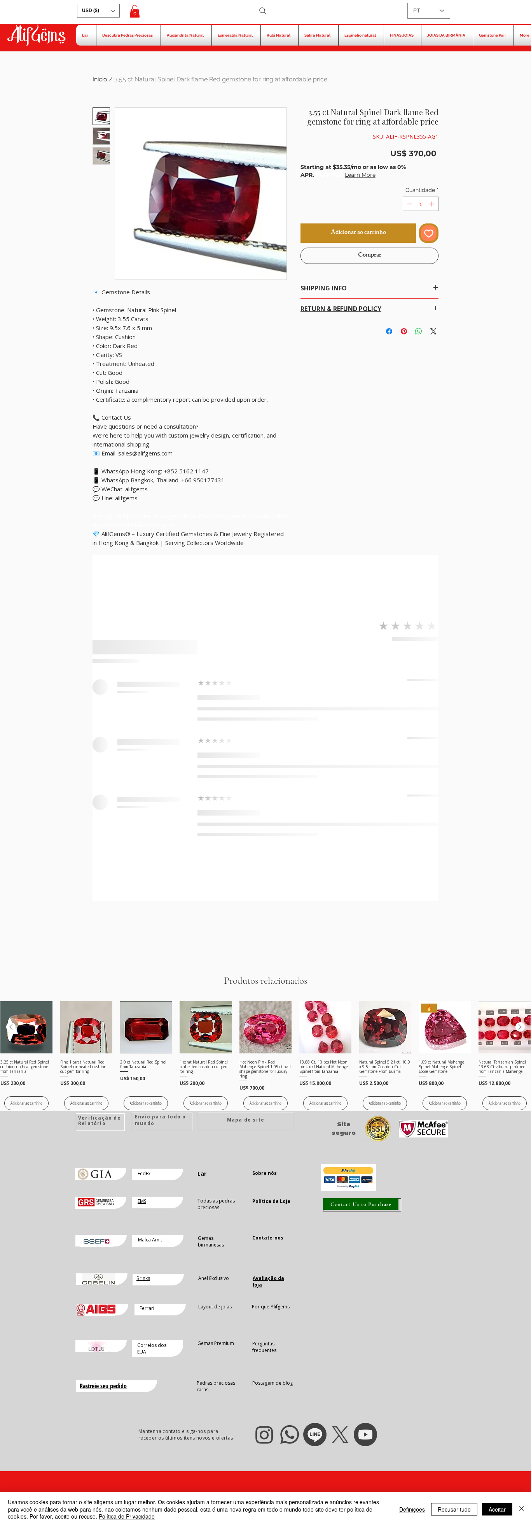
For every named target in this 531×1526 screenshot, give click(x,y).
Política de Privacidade (127, 1516)
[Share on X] (433, 331)
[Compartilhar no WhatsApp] (418, 331)
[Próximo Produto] (520, 1027)
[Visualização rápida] (26, 1027)
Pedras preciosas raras (216, 1386)
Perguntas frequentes (264, 1347)
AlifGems (36, 36)
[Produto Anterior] (11, 1027)
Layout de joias (215, 1306)
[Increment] (432, 204)
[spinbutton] (421, 204)
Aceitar (497, 1509)
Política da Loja (271, 1201)
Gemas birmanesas (211, 1241)
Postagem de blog (272, 1383)
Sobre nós (264, 1173)
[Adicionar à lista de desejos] (428, 233)
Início (100, 79)
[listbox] (98, 11)
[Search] (263, 11)
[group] (265, 1056)
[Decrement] (409, 204)
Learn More (360, 174)
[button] (98, 11)
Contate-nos (267, 1237)
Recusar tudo (454, 1509)
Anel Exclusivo (213, 1278)
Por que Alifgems (271, 1306)
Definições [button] (412, 1509)
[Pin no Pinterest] (404, 331)
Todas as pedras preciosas (216, 1204)
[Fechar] (521, 1509)
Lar (201, 1173)
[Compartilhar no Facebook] (389, 331)
